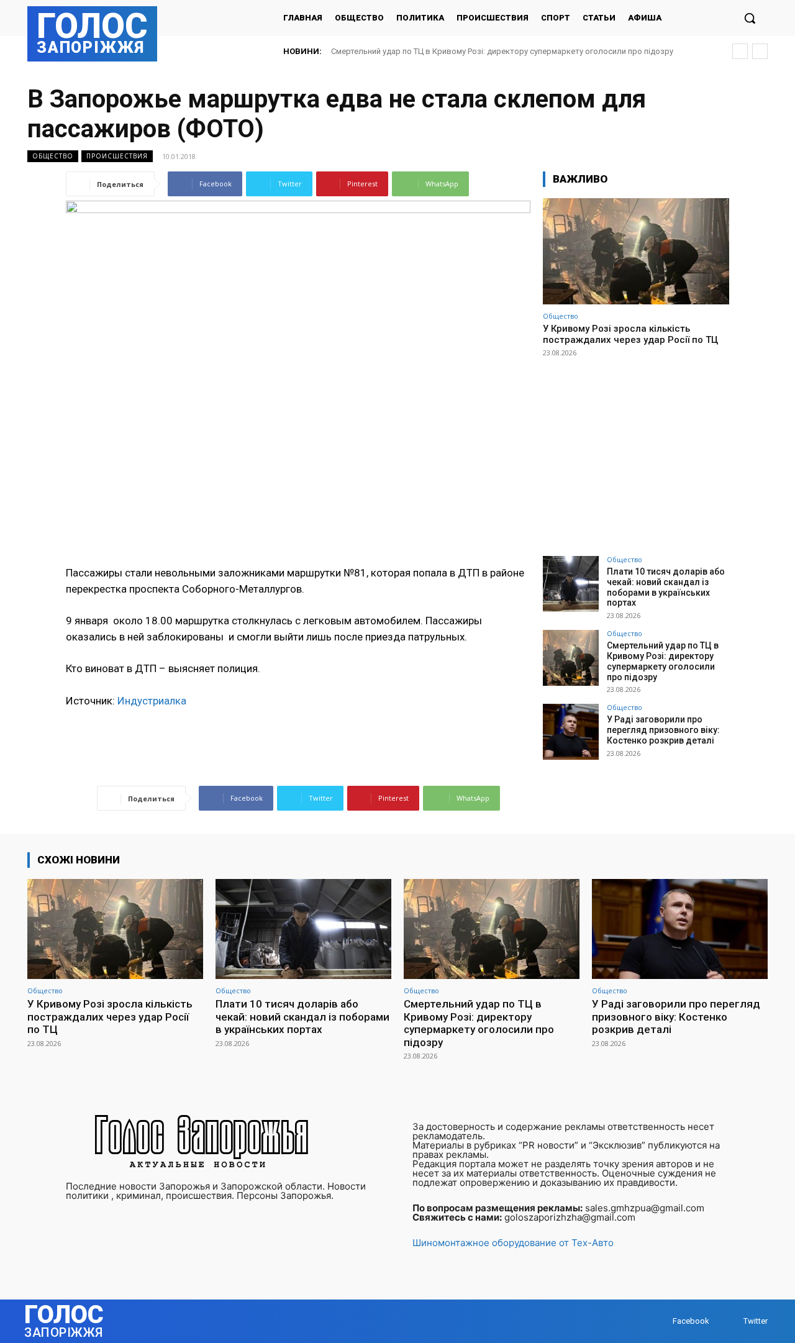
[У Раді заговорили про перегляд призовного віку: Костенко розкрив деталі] (571, 732)
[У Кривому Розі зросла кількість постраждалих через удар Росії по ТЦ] (636, 251)
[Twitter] (731, 1321)
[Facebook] (660, 1321)
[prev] (740, 51)
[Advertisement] (636, 451)
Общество (52, 156)
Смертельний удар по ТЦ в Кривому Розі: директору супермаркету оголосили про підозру (502, 51)
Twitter (755, 1321)
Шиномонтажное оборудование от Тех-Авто (513, 1243)
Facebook (691, 1321)
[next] (760, 51)
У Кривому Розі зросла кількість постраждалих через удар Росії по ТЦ (630, 334)
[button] (750, 18)
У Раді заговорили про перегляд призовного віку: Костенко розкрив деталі (663, 729)
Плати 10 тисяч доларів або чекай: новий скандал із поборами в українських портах (666, 587)
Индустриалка (151, 700)
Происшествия (117, 156)
